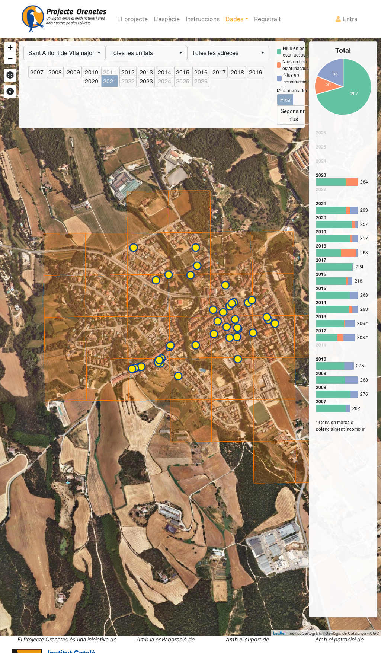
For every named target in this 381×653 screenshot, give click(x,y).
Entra (349, 19)
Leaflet (279, 633)
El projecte (132, 19)
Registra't (267, 19)
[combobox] (64, 53)
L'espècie (167, 19)
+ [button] (10, 47)
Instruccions (203, 19)
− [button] (10, 58)
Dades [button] (235, 19)
